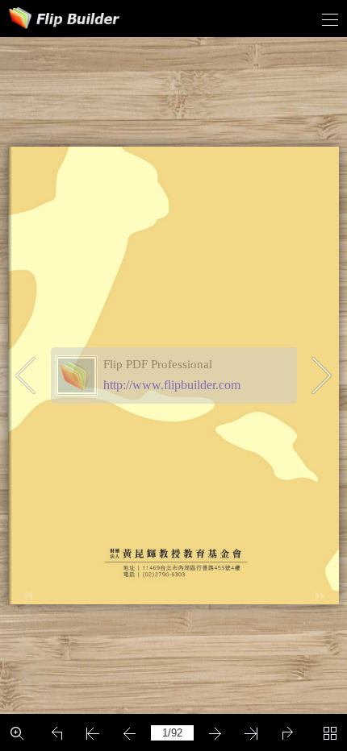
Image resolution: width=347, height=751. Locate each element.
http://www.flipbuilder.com (171, 385)
